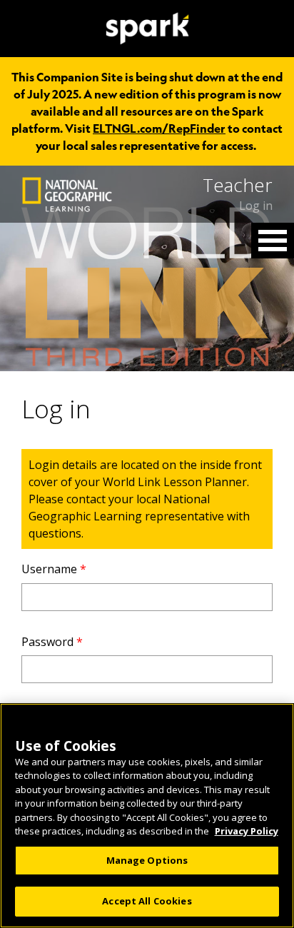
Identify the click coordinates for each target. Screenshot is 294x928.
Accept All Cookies (146, 900)
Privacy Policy (246, 830)
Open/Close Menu (272, 240)
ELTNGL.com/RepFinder (159, 128)
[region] (147, 815)
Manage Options (147, 860)
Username (53, 569)
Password (52, 642)
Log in (256, 205)
